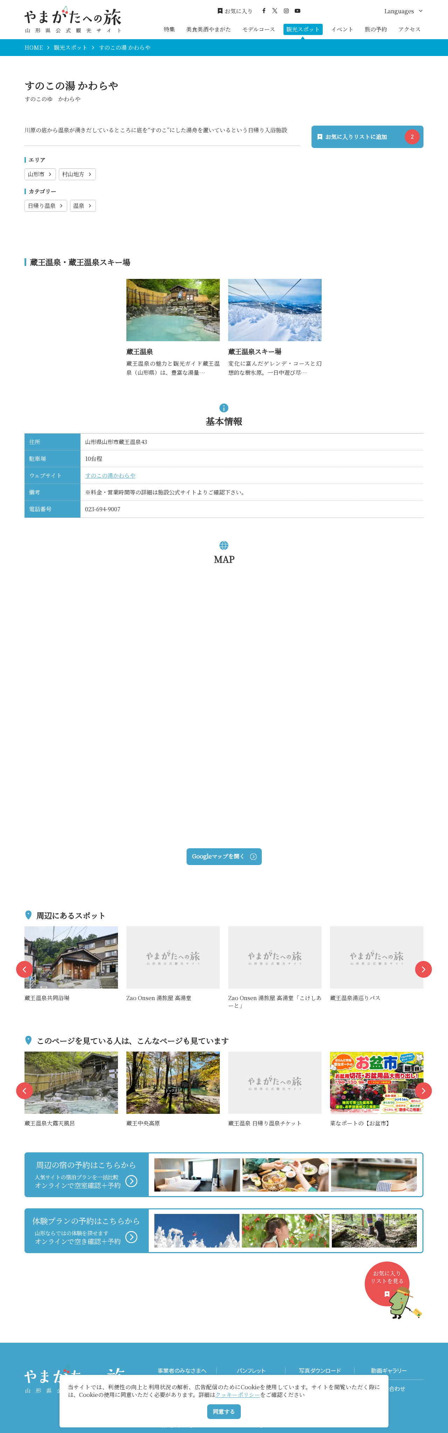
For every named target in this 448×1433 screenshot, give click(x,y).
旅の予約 (376, 29)
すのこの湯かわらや (110, 475)
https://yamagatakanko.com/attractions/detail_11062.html (273, 287)
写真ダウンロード (320, 1370)
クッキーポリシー (237, 1395)
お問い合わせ (389, 1388)
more (31, 931)
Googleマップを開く (218, 856)
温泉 (78, 206)
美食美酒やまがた (208, 29)
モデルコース (258, 29)
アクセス (409, 29)
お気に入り (239, 11)
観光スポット (303, 29)
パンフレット (251, 1370)
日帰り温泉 (42, 206)
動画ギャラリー (389, 1370)
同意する (224, 1411)
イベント (342, 29)
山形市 (36, 174)
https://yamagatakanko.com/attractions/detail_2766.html (171, 287)
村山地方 (73, 174)
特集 (169, 29)
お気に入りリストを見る (387, 1277)
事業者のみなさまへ (182, 1370)
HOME (33, 47)
